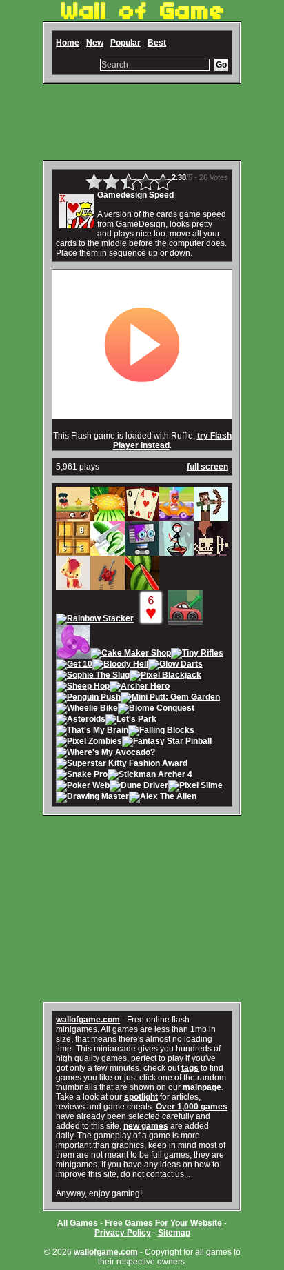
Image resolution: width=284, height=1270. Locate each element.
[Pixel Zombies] (89, 742)
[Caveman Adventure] (73, 516)
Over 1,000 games (191, 1106)
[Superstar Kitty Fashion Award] (121, 764)
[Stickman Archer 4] (150, 775)
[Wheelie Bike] (87, 709)
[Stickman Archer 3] (176, 551)
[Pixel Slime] (195, 787)
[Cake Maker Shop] (130, 654)
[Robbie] (142, 551)
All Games (77, 1223)
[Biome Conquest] (156, 709)
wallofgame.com (88, 1020)
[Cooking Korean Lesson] (107, 516)
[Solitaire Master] (142, 516)
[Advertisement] (142, 122)
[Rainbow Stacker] (95, 620)
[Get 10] (74, 665)
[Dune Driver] (139, 787)
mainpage (202, 1087)
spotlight (141, 1097)
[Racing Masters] (176, 516)
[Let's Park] (130, 720)
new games (145, 1126)
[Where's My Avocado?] (105, 753)
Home (67, 43)
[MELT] (211, 551)
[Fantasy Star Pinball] (167, 742)
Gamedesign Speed (135, 195)
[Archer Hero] (140, 687)
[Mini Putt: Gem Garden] (170, 698)
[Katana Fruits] (142, 585)
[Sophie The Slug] (93, 676)
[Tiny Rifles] (197, 654)
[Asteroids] (80, 720)
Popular (125, 43)
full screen (207, 467)
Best (157, 43)
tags (190, 1068)
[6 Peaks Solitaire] (151, 620)
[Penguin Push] (88, 698)
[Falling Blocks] (161, 731)
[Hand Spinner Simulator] (73, 654)
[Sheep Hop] (83, 687)
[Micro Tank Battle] (107, 585)
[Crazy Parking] (185, 620)
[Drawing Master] (92, 798)
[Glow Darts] (175, 665)
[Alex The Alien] (162, 798)
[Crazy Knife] (107, 551)
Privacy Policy (122, 1233)
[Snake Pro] (82, 775)
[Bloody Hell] (120, 665)
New (94, 43)
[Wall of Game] (142, 16)
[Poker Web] (83, 787)
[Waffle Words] (73, 551)
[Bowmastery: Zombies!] (211, 516)
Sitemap (174, 1233)
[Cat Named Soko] (73, 585)
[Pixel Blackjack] (165, 676)
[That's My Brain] (92, 731)
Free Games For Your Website (163, 1223)
